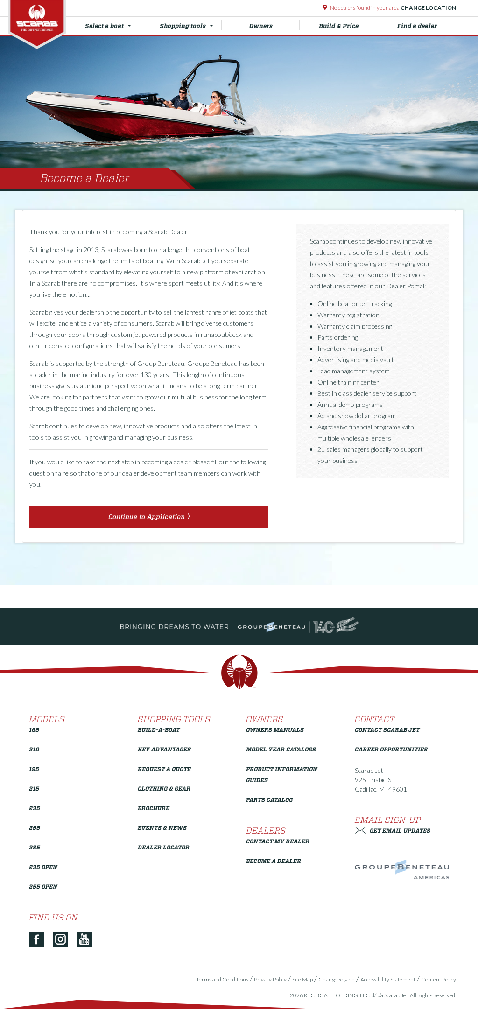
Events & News (162, 827)
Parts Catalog (269, 799)
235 (34, 808)
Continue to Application (146, 516)
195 (34, 768)
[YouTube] (88, 940)
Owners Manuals (275, 729)
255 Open (43, 886)
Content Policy (438, 979)
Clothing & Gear (164, 788)
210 (34, 749)
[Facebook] (40, 940)
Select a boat (104, 25)
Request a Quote (164, 768)
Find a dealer (417, 25)
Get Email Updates (400, 830)
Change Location (428, 7)
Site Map (302, 979)
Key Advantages (164, 749)
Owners (261, 25)
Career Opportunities (391, 749)
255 (34, 827)
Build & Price (338, 25)
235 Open (43, 866)
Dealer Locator (164, 847)
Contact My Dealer (277, 841)
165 (34, 729)
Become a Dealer (273, 860)
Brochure (153, 808)
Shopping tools (183, 25)
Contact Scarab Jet (387, 729)
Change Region (336, 979)
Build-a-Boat (159, 729)
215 (34, 788)
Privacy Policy (270, 979)
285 (34, 847)
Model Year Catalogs (281, 749)
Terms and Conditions (222, 979)
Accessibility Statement (387, 979)
